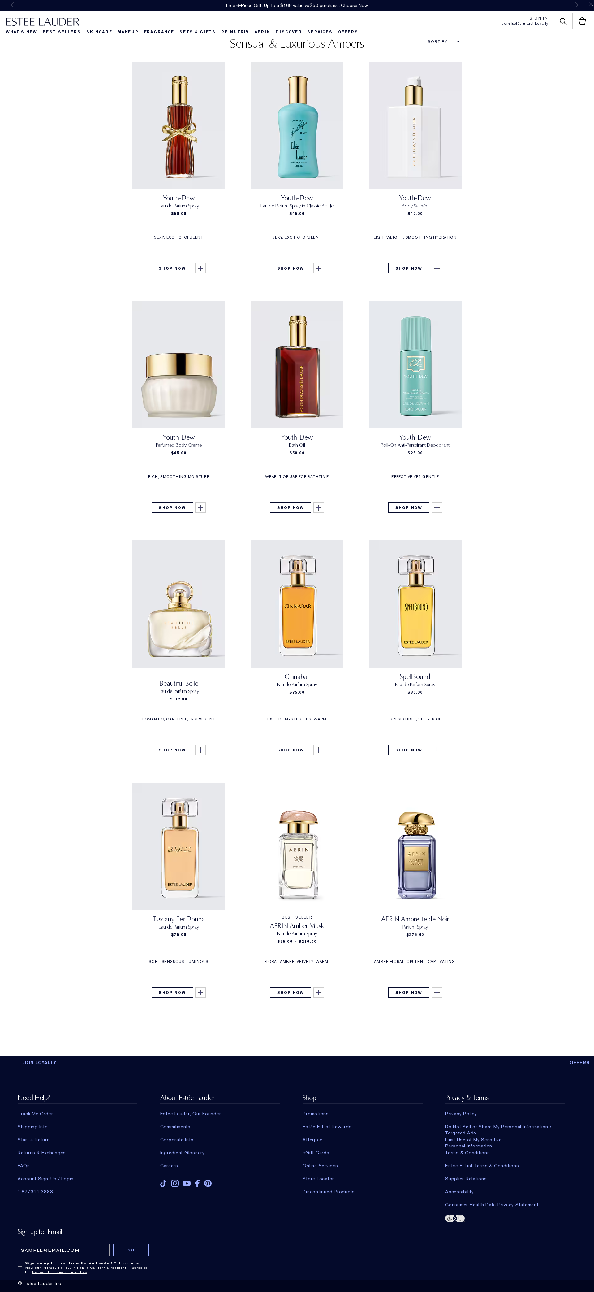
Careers (169, 1166)
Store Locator (318, 1179)
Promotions (316, 1114)
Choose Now (354, 5)
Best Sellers (62, 31)
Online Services (320, 1166)
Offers (348, 31)
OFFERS (580, 1062)
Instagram (175, 1183)
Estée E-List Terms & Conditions (482, 1166)
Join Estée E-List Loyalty (525, 23)
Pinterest (208, 1183)
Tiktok (163, 1183)
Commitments (175, 1127)
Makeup (128, 31)
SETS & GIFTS (197, 31)
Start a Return (34, 1140)
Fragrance (159, 31)
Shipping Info (33, 1127)
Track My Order (35, 1114)
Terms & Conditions (467, 1153)
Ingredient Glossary (182, 1153)
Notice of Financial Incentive (59, 1272)
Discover (289, 31)
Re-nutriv (235, 31)
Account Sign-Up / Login (46, 1179)
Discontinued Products (329, 1192)
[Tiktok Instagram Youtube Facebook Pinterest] (220, 1181)
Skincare (99, 31)
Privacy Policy (461, 1114)
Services (319, 31)
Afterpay (312, 1140)
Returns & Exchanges (42, 1153)
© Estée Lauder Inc (40, 1283)
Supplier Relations (466, 1179)
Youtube (187, 1183)
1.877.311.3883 (35, 1192)
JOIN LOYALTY (40, 1062)
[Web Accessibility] (505, 1218)
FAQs (24, 1166)
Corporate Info (177, 1140)
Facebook (197, 1183)
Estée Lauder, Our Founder (190, 1114)
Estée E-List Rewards (327, 1127)
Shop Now (172, 268)
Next (576, 5)
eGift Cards (316, 1153)
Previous (12, 5)
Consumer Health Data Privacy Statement (492, 1205)
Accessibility (459, 1192)
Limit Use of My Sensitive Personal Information (473, 1140)
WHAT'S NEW (21, 31)
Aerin (262, 31)
